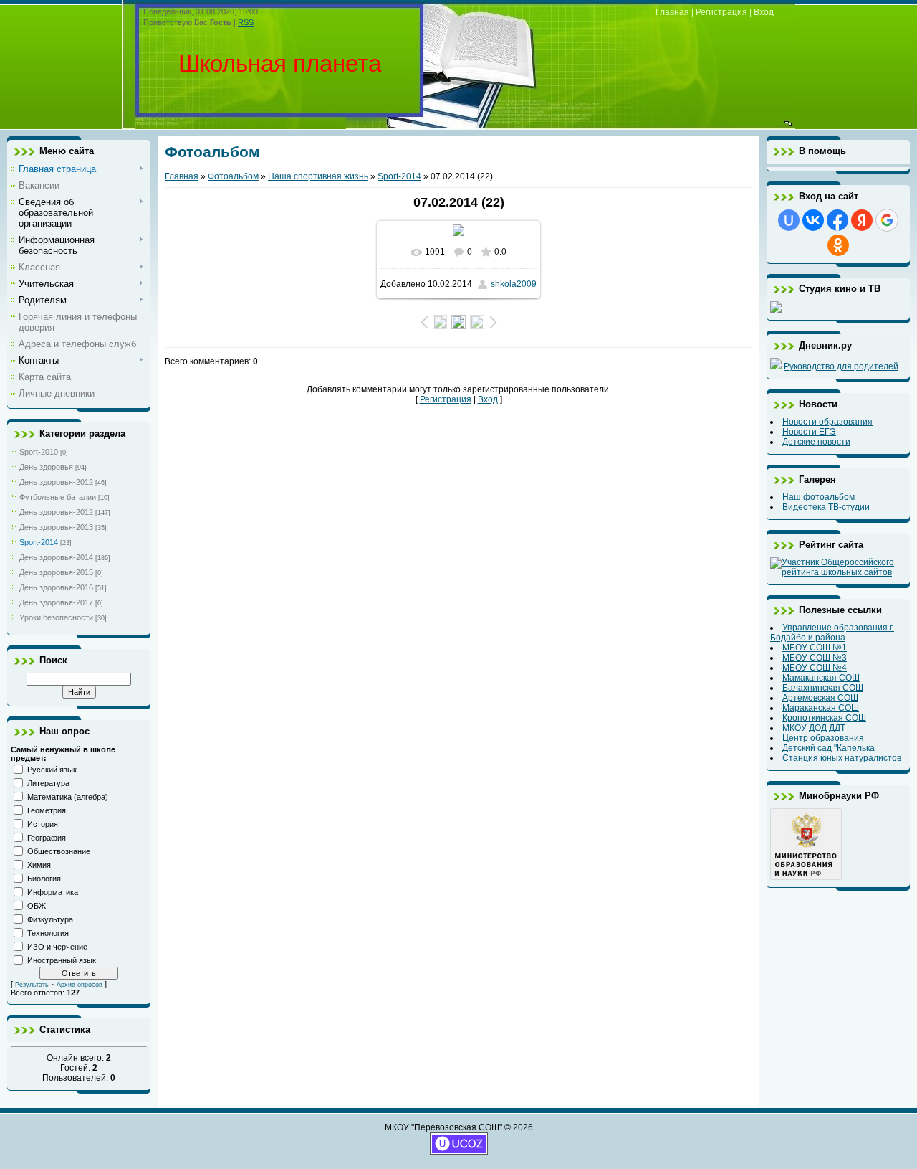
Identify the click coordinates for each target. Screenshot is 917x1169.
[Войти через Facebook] (837, 220)
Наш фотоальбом (818, 497)
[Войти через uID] (789, 220)
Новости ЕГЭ (809, 432)
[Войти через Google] (886, 220)
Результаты (32, 984)
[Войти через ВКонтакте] (813, 220)
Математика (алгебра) (67, 796)
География (46, 837)
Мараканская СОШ (820, 708)
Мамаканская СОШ (821, 678)
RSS (246, 22)
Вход (764, 12)
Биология (44, 878)
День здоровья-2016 (56, 587)
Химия (39, 865)
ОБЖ (36, 905)
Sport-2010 (38, 452)
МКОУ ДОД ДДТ (813, 728)
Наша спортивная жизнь (318, 176)
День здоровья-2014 (56, 557)
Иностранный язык (61, 960)
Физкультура (50, 919)
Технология (48, 933)
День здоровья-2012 (56, 482)
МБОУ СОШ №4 (814, 668)
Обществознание (58, 851)
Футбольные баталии (57, 497)
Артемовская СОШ (820, 698)
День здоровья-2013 (56, 527)
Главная (672, 12)
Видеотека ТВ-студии (826, 507)
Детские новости (816, 442)
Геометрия (46, 810)
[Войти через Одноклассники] (838, 245)
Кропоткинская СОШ (824, 718)
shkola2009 (514, 284)
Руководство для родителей (841, 366)
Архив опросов (79, 984)
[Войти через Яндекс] (862, 220)
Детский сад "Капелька (828, 748)
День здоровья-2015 (56, 572)
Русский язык (52, 769)
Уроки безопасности (56, 617)
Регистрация (721, 12)
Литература (48, 783)
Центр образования (823, 738)
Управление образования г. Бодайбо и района (832, 633)
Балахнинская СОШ (822, 688)
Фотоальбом (233, 176)
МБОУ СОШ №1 (814, 648)
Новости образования (827, 422)
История (42, 824)
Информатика (52, 892)
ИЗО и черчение (57, 946)
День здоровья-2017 (56, 602)
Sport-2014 (38, 542)
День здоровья (46, 467)
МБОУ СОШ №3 (814, 658)
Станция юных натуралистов (841, 758)
